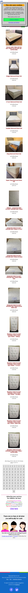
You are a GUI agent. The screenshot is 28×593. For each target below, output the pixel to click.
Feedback (17, 584)
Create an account (7, 536)
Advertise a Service (17, 579)
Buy (7, 579)
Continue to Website (14, 19)
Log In (15, 536)
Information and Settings (13, 22)
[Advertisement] (14, 556)
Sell (10, 579)
